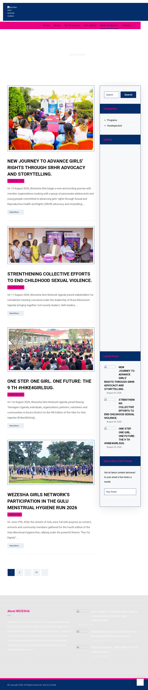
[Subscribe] (132, 491)
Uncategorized (114, 125)
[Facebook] (10, 25)
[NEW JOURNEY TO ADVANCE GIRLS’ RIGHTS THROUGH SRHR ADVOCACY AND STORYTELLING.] (110, 371)
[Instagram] (27, 25)
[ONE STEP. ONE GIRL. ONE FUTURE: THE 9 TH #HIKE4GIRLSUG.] (110, 432)
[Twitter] (16, 25)
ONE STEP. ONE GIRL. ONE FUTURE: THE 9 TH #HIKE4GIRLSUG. (119, 436)
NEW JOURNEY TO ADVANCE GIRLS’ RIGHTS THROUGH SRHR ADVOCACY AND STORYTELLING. (119, 378)
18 (36, 572)
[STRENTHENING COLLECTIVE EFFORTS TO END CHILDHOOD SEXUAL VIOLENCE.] (110, 403)
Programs (112, 120)
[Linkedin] (22, 25)
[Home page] (63, 54)
